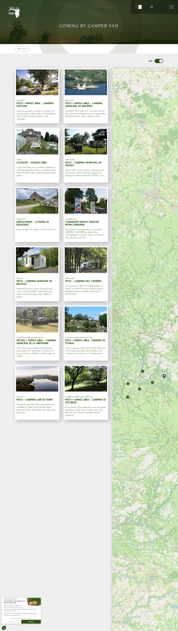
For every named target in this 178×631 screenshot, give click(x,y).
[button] (164, 376)
